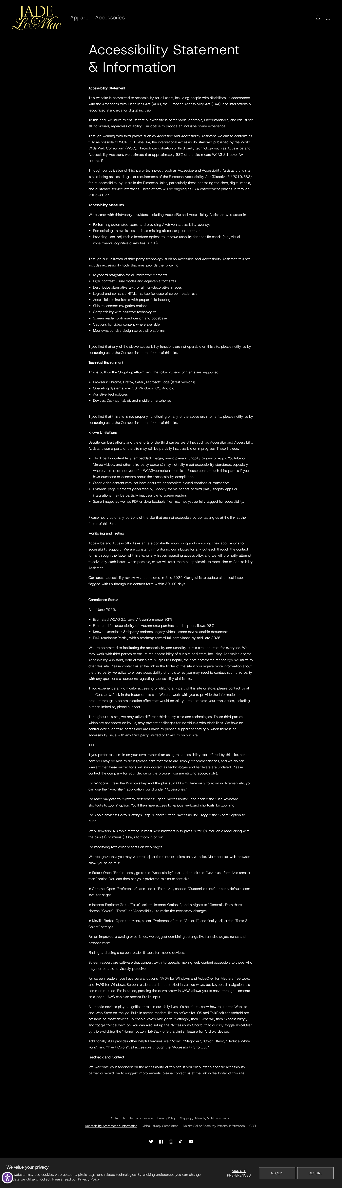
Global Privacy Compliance (160, 1126)
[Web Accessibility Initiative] (7, 1177)
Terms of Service (141, 1118)
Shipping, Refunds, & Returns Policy (204, 1118)
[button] (328, 18)
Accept (277, 1173)
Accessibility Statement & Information (111, 1126)
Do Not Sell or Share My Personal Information (214, 1126)
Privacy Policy (166, 1118)
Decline (315, 1173)
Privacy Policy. (89, 1179)
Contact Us (117, 1118)
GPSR (253, 1126)
